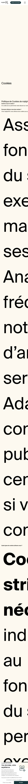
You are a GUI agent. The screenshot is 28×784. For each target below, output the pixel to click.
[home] (4, 2)
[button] (25, 2)
